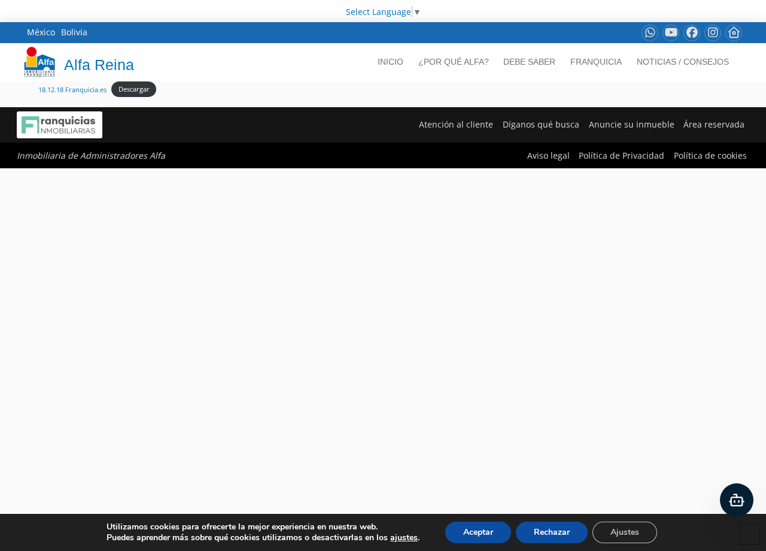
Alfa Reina (99, 64)
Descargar (134, 88)
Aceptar (478, 532)
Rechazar (552, 532)
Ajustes (624, 532)
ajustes (404, 537)
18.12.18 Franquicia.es (72, 88)
